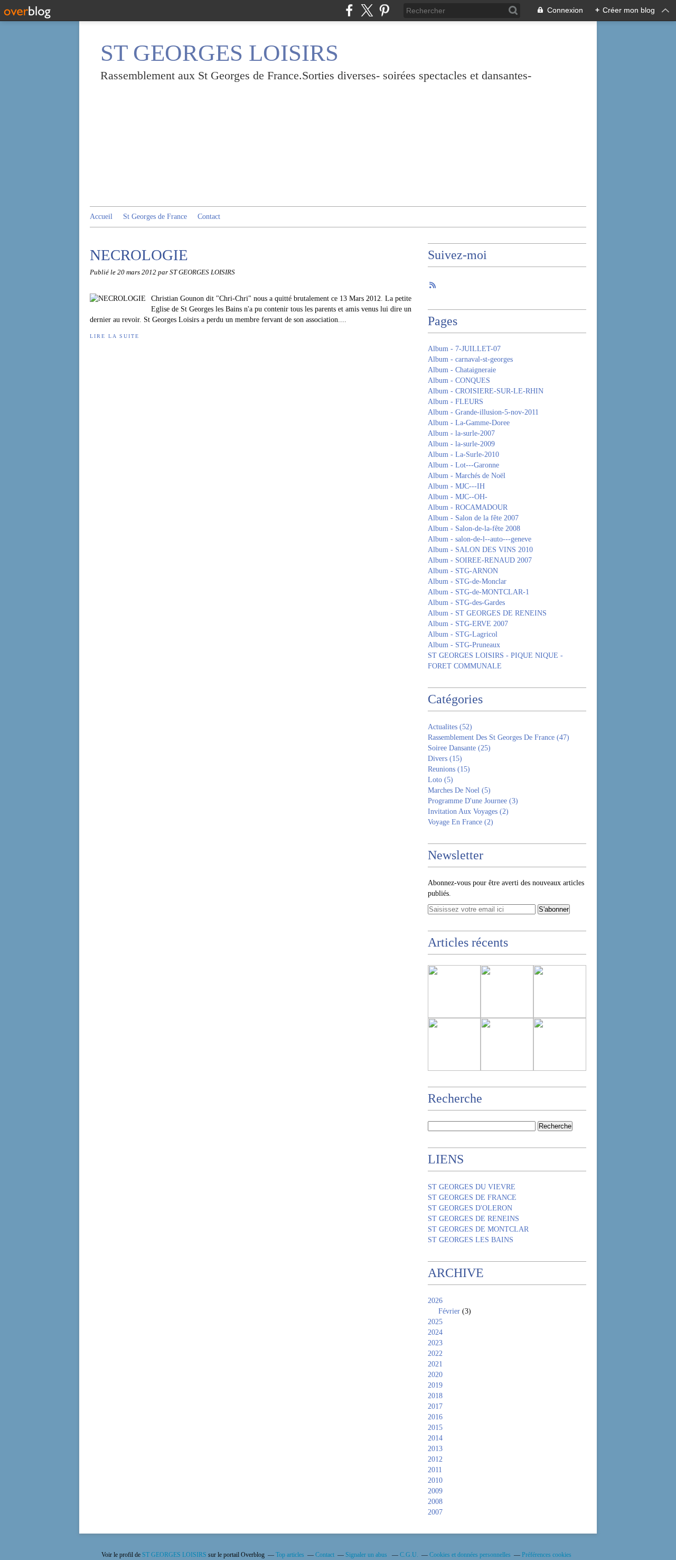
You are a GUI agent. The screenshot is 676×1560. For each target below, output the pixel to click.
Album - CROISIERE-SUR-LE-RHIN (485, 391)
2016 (435, 1417)
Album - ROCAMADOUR (468, 507)
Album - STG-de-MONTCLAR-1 (478, 592)
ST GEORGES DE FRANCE (472, 1197)
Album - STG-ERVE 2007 (468, 624)
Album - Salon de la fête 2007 (473, 518)
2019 (435, 1385)
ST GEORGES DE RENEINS (473, 1219)
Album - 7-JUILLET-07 (464, 349)
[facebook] (349, 10)
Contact (209, 217)
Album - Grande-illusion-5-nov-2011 (483, 412)
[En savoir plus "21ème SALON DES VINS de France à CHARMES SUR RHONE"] (454, 1044)
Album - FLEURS (455, 402)
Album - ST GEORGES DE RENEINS (487, 613)
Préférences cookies (546, 1554)
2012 (435, 1459)
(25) (459, 748)
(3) (473, 801)
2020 (435, 1375)
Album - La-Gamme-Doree (469, 423)
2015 (435, 1427)
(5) (440, 780)
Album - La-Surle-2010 (463, 454)
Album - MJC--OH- (457, 497)
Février (449, 1311)
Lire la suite (114, 336)
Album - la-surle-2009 (461, 444)
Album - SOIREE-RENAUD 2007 (480, 560)
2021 (435, 1364)
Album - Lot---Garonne (463, 465)
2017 (435, 1406)
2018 (435, 1396)
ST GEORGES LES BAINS (470, 1240)
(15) (445, 759)
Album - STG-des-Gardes (466, 603)
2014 (435, 1438)
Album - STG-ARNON (463, 571)
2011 (435, 1470)
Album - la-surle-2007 (461, 433)
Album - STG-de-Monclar (467, 581)
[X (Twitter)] (366, 10)
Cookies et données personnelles (470, 1554)
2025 (435, 1322)
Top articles (290, 1554)
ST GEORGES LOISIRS (219, 53)
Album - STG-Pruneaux (464, 645)
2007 (435, 1512)
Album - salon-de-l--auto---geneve (479, 539)
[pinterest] (384, 10)
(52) (450, 727)
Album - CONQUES (459, 380)
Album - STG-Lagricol (462, 634)
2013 (435, 1449)
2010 (435, 1480)
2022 (435, 1353)
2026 (435, 1301)
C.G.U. (409, 1554)
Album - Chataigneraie (462, 370)
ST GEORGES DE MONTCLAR (478, 1229)
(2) (468, 811)
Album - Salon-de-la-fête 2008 (474, 529)
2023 (435, 1343)
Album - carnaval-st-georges (470, 359)
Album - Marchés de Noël (466, 476)
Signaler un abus (367, 1554)
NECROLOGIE (139, 254)
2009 (435, 1491)
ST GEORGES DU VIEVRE (471, 1187)
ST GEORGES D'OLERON (470, 1208)
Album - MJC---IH (456, 486)
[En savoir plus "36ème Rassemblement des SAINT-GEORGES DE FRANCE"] (559, 991)
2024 (435, 1332)
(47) (498, 737)
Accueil (101, 217)
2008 (435, 1502)
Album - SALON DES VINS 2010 (480, 550)
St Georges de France (155, 217)
